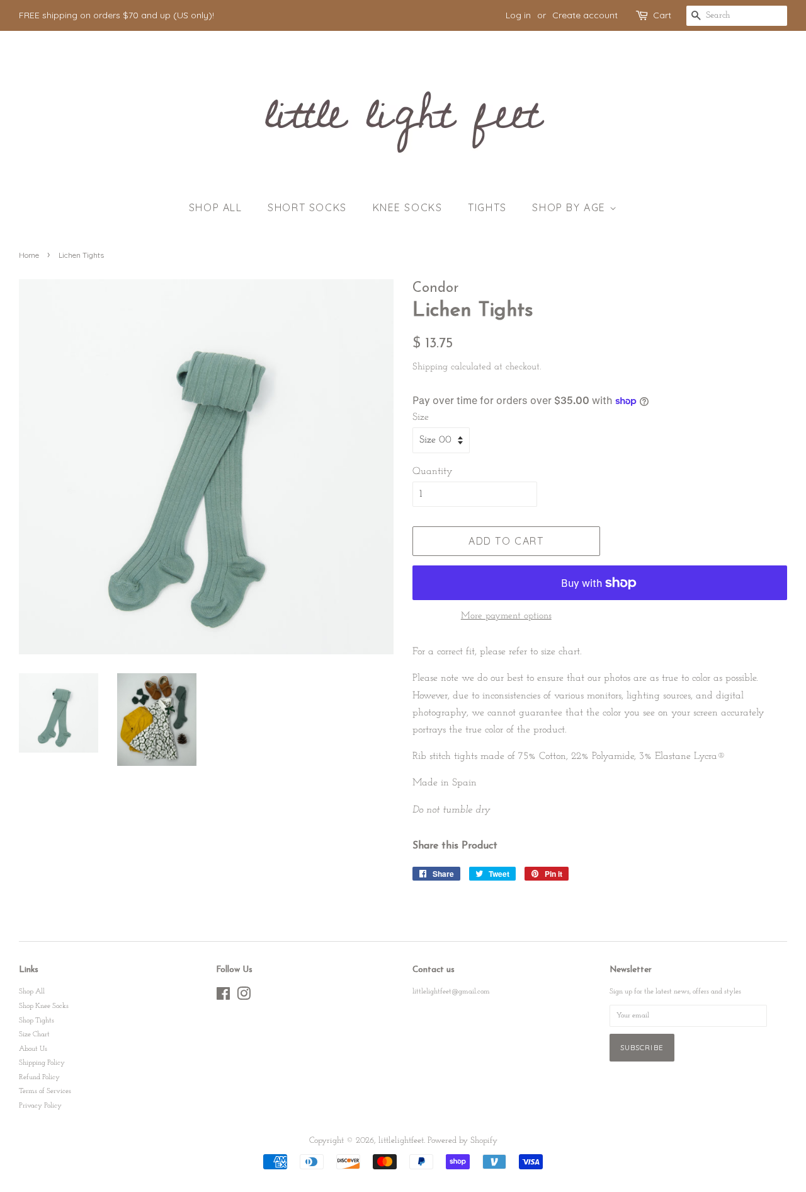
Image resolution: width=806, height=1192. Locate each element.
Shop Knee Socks (44, 1006)
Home (29, 255)
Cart (662, 15)
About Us (33, 1049)
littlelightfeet (401, 1141)
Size (420, 417)
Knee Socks (408, 207)
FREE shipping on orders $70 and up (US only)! (116, 15)
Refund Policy (39, 1077)
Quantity (432, 471)
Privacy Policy (40, 1105)
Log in (518, 15)
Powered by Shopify (462, 1141)
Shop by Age (570, 207)
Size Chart (34, 1034)
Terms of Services (45, 1091)
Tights (487, 207)
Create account (585, 15)
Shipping (430, 367)
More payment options (506, 616)
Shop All (215, 207)
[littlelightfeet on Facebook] (223, 997)
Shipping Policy (42, 1063)
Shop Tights (36, 1020)
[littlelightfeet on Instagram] (244, 997)
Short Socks (307, 207)
